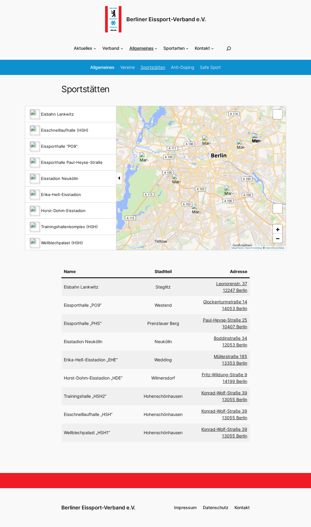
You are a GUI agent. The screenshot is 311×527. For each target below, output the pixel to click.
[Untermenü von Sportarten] (187, 48)
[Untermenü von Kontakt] (212, 48)
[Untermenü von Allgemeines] (156, 48)
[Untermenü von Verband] (122, 48)
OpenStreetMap (274, 247)
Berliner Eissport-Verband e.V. (166, 19)
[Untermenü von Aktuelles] (95, 48)
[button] (197, 209)
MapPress (237, 247)
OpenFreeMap (253, 247)
